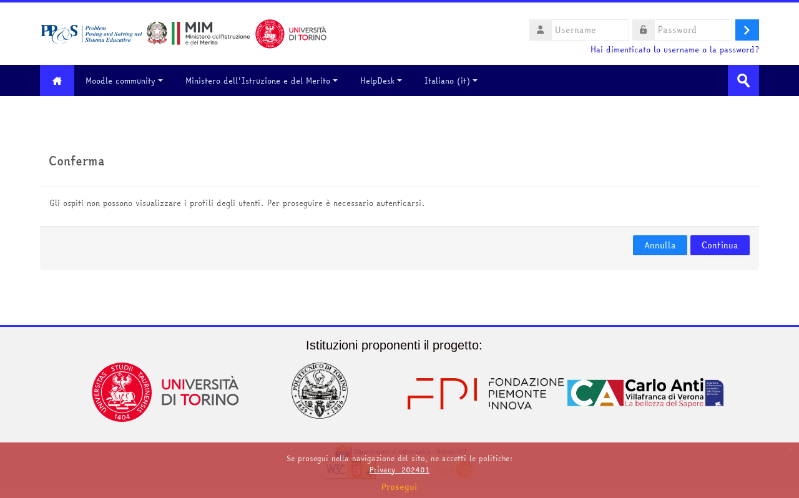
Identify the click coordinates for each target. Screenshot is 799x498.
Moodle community (120, 80)
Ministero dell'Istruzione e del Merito (257, 80)
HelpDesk (377, 80)
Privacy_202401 (399, 470)
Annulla (660, 245)
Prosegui (399, 487)
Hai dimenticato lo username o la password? (675, 50)
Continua (720, 245)
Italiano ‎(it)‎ (447, 80)
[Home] (183, 32)
